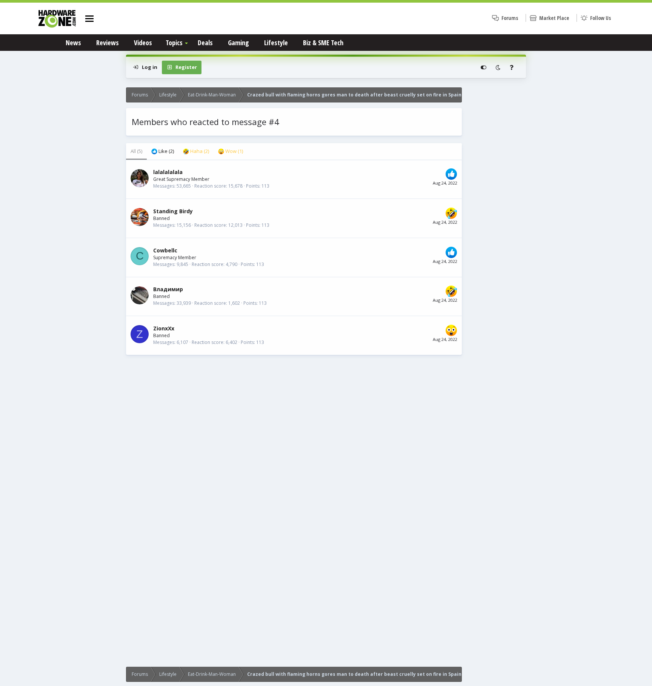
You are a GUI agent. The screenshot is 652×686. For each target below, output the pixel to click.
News (73, 42)
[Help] (511, 67)
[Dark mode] (498, 67)
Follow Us (600, 17)
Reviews (107, 42)
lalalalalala (168, 172)
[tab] (162, 151)
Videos (143, 42)
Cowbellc (165, 250)
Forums (509, 17)
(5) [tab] (136, 151)
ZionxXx (163, 328)
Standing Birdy (173, 211)
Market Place (554, 17)
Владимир (168, 289)
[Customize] (483, 67)
